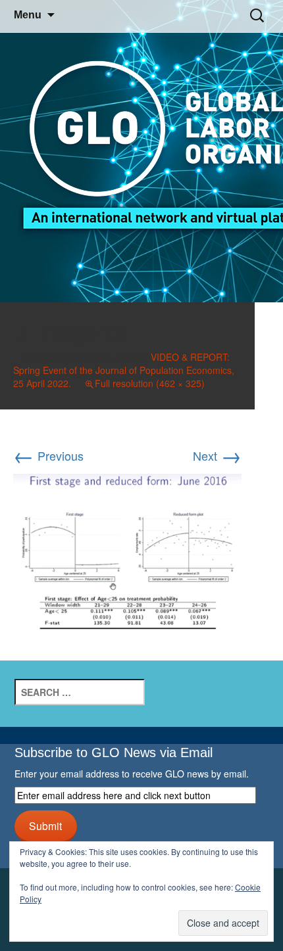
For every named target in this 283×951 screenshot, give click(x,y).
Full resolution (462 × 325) (150, 383)
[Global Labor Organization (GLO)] (141, 151)
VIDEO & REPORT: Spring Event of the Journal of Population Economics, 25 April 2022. (123, 370)
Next (217, 455)
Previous (48, 455)
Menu (27, 14)
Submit (45, 825)
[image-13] (127, 551)
